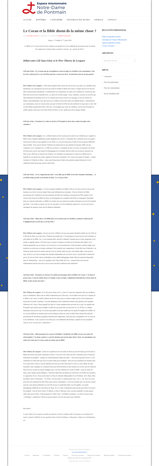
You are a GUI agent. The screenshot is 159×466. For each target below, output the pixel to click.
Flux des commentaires (112, 88)
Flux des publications (111, 82)
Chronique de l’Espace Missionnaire (114, 40)
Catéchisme (56, 20)
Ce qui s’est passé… (109, 46)
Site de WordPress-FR (111, 94)
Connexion (108, 76)
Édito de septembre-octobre (111, 37)
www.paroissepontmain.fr (79, 452)
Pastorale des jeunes (78, 20)
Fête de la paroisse (78, 455)
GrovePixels (87, 461)
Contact (112, 20)
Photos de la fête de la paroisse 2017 (79, 458)
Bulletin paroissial (64, 36)
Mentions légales (109, 455)
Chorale (98, 20)
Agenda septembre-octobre (111, 43)
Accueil (27, 20)
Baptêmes (41, 20)
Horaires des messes (93, 455)
